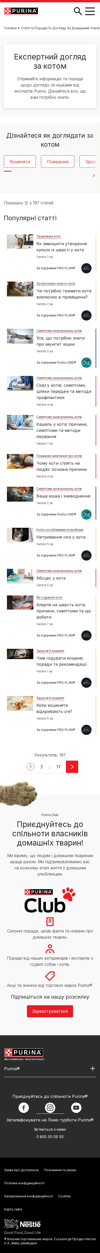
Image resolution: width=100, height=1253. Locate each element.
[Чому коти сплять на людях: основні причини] (20, 461)
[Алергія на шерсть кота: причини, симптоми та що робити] (20, 602)
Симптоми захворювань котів (59, 331)
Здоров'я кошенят (50, 651)
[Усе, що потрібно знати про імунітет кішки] (20, 336)
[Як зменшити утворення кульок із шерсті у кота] (20, 241)
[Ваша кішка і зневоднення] (20, 494)
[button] (58, 766)
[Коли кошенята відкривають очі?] (20, 703)
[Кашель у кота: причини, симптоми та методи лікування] (20, 422)
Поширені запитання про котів (59, 456)
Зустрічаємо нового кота (55, 283)
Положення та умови (60, 1170)
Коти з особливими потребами (59, 530)
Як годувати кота (49, 597)
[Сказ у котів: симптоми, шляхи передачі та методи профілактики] (20, 383)
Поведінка (57, 161)
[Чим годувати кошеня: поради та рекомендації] (20, 654)
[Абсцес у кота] (20, 576)
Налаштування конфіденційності (28, 1196)
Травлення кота (48, 236)
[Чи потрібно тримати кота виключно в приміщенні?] (20, 289)
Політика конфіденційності (24, 1183)
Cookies (64, 1196)
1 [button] (31, 766)
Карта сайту (13, 1209)
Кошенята (20, 161)
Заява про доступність (21, 1170)
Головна (10, 28)
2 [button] (42, 766)
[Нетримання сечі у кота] (20, 535)
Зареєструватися (50, 1011)
